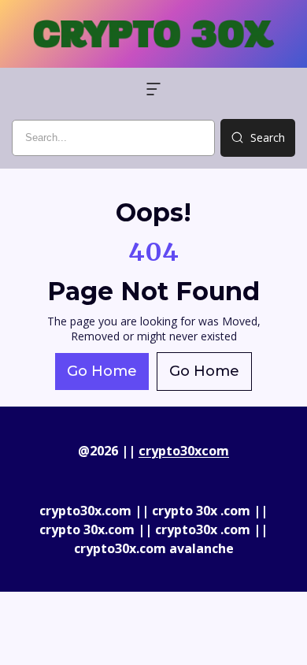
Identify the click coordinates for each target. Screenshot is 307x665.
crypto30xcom (184, 450)
